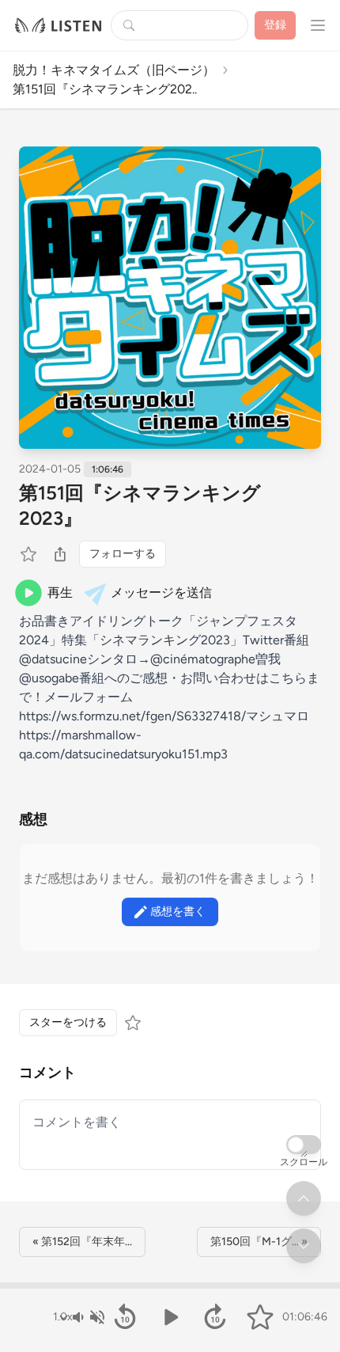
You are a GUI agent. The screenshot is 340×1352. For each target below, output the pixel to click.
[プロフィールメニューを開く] (318, 25)
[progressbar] (170, 1285)
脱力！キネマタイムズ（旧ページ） (114, 70)
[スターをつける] (30, 554)
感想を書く (178, 911)
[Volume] (88, 1317)
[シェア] (60, 554)
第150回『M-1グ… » (259, 1241)
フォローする (122, 553)
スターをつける (68, 1022)
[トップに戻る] (303, 1198)
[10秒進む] (214, 1317)
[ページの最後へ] (303, 1246)
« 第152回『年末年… (82, 1241)
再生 (60, 592)
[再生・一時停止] (170, 1317)
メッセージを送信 (161, 592)
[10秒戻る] (125, 1317)
